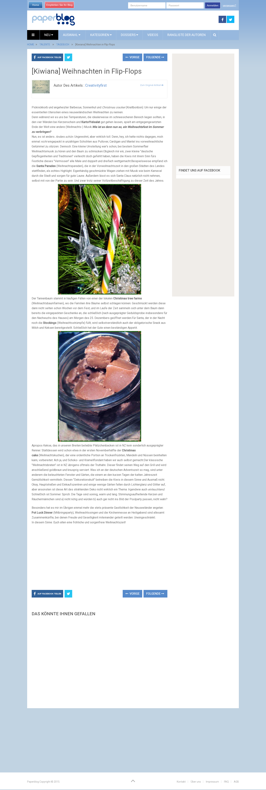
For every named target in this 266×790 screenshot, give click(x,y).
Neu (47, 35)
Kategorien (99, 35)
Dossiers (128, 35)
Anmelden (212, 5)
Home (35, 4)
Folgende (153, 57)
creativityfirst (96, 85)
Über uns (196, 781)
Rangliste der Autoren (186, 35)
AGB (236, 781)
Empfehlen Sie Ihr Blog (59, 4)
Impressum (212, 781)
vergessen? (229, 5)
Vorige (134, 57)
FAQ (226, 781)
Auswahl (71, 35)
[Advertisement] (147, 19)
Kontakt (181, 781)
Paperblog (33, 781)
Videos (152, 35)
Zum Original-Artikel (150, 85)
